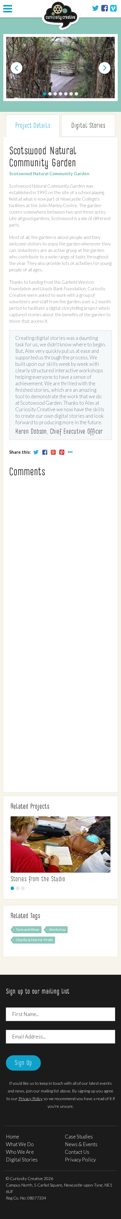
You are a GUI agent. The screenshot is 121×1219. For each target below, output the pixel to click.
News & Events (81, 1144)
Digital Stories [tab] (88, 126)
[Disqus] (60, 556)
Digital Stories (22, 1159)
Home (12, 1136)
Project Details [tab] (32, 126)
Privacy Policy (31, 1098)
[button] (13, 68)
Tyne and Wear (27, 929)
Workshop (57, 929)
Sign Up (23, 1063)
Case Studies (79, 1136)
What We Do (20, 1144)
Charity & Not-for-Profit (34, 940)
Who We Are (20, 1152)
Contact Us (77, 1152)
